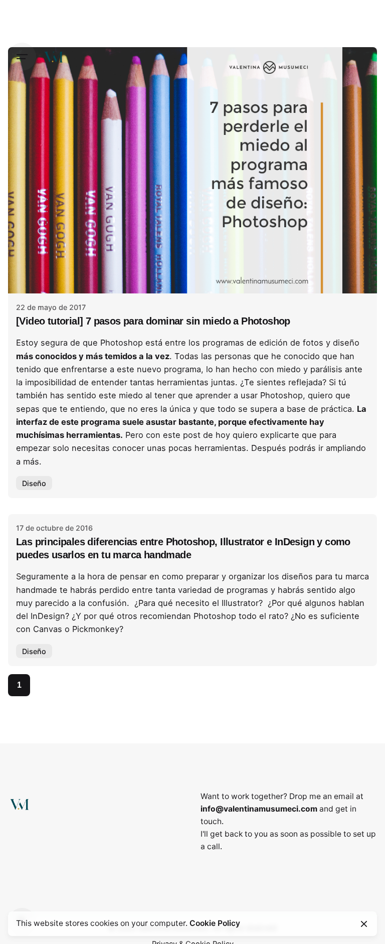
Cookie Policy (214, 923)
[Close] (364, 924)
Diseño (34, 483)
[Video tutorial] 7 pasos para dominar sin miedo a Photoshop (153, 321)
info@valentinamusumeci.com (259, 809)
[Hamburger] (22, 57)
